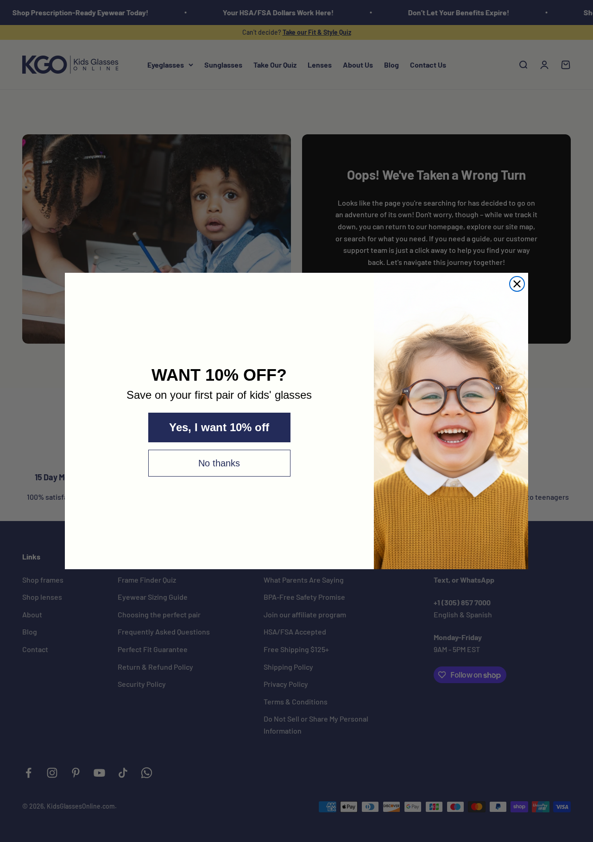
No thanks (219, 463)
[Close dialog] (517, 283)
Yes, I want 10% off (219, 427)
